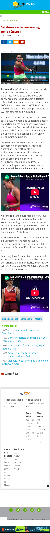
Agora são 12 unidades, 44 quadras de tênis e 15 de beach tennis (41, 431)
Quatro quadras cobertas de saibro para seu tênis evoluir (18, 460)
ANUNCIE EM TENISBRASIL (25, 516)
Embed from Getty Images (9, 52)
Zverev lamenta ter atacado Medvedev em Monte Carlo (19, 354)
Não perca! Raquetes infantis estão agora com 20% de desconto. (30, 429)
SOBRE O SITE (38, 516)
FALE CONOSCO (12, 516)
